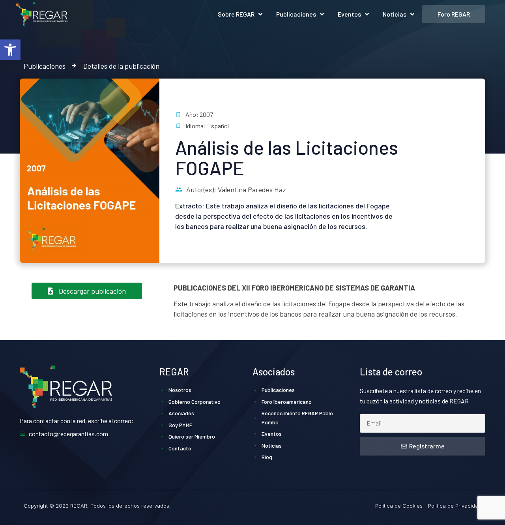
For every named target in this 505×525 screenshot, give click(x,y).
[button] (10, 49)
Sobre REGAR (236, 14)
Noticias (394, 14)
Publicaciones (296, 14)
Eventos (349, 14)
